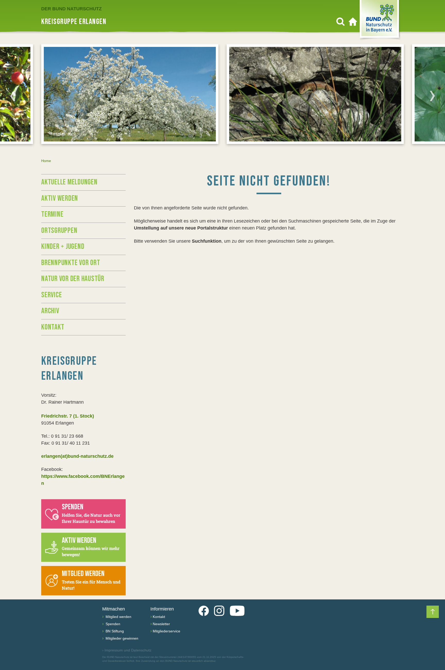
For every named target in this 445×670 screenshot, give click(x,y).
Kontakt (52, 327)
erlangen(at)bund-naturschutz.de (77, 456)
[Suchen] (340, 21)
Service (51, 295)
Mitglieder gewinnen (121, 638)
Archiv (50, 311)
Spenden (112, 624)
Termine (52, 214)
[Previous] (12, 95)
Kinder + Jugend (62, 246)
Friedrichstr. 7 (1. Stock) (67, 416)
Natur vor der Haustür (72, 278)
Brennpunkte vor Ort (70, 262)
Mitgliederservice (166, 631)
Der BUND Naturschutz (71, 8)
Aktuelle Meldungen (69, 182)
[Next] (432, 95)
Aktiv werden (59, 198)
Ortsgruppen (59, 230)
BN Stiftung (114, 631)
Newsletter (161, 624)
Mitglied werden (118, 617)
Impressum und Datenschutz (126, 650)
